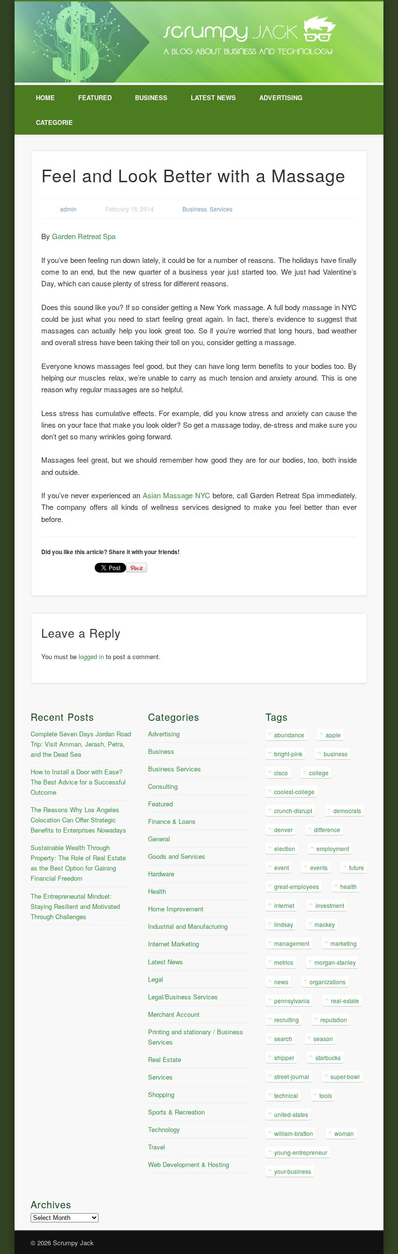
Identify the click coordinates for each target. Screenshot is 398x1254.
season (323, 1038)
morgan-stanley (335, 962)
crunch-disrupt (293, 810)
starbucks (328, 1057)
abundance (289, 735)
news (281, 981)
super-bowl (345, 1076)
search (283, 1038)
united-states (291, 1114)
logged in (91, 656)
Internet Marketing (173, 943)
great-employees (296, 886)
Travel (156, 1146)
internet (284, 905)
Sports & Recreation (176, 1111)
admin (68, 209)
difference (327, 829)
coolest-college (294, 791)
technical (286, 1095)
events (319, 867)
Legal (155, 979)
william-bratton (293, 1133)
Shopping (161, 1094)
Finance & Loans (172, 821)
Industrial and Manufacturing (188, 926)
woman (344, 1133)
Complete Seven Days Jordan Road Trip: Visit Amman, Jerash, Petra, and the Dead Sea (81, 744)
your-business (292, 1171)
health (348, 886)
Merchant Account (173, 1014)
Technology (164, 1129)
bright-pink (288, 753)
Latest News (213, 97)
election (284, 848)
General (159, 838)
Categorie (54, 122)
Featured (95, 97)
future (356, 867)
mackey (325, 924)
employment (332, 848)
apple (333, 735)
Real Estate (164, 1059)
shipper (284, 1057)
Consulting (163, 786)
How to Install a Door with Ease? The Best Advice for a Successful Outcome (78, 782)
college (319, 772)
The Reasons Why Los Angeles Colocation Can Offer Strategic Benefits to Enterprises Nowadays (78, 820)
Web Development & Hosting (188, 1164)
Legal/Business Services (183, 996)
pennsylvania (292, 1000)
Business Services (174, 768)
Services (221, 209)
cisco (281, 772)
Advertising (280, 97)
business (336, 753)
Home (45, 97)
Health (157, 891)
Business (151, 97)
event (281, 867)
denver (283, 829)
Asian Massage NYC (176, 495)
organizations (328, 981)
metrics (283, 962)
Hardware (161, 873)
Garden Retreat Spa (84, 236)
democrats (347, 810)
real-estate (345, 1000)
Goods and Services (176, 856)
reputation (333, 1019)
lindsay (283, 924)
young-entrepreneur (300, 1152)
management (291, 943)
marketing (344, 943)
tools (325, 1095)
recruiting (286, 1019)
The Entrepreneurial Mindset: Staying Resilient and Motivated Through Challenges (75, 906)
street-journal (291, 1076)
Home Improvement (175, 908)
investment (329, 905)
